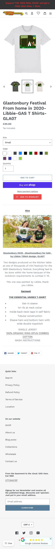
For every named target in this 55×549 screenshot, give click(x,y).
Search (9, 378)
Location (10, 406)
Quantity (7, 163)
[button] (4, 153)
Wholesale (10, 454)
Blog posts (10, 439)
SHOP (8, 425)
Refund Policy (12, 392)
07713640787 (11, 480)
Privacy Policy (12, 385)
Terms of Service (13, 399)
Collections (11, 447)
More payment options (27, 191)
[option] (15, 86)
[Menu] (50, 13)
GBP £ (26, 524)
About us (10, 432)
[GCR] (22, 539)
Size (5, 137)
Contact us (11, 461)
